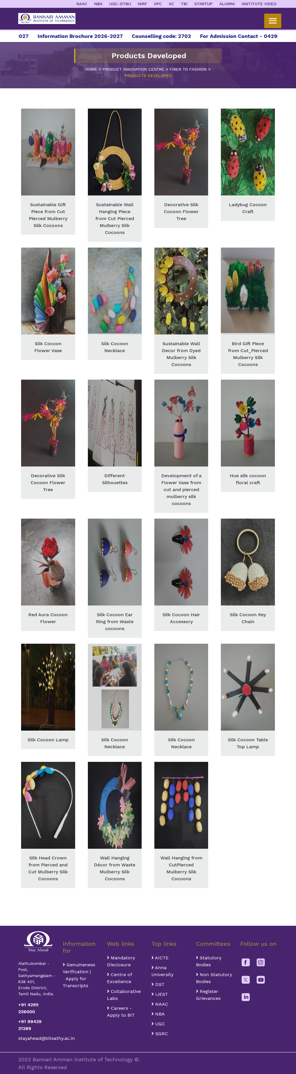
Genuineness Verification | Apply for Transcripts (79, 975)
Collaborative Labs (124, 995)
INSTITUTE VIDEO (259, 3)
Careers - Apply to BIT (121, 1011)
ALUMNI (227, 3)
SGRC (161, 1033)
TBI (184, 3)
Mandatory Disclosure (121, 961)
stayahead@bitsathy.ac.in (37, 1038)
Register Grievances (208, 995)
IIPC (158, 3)
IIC (171, 3)
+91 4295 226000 (28, 1008)
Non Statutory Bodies (214, 978)
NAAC (81, 3)
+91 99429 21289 (30, 1025)
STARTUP (203, 3)
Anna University (162, 971)
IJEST (161, 994)
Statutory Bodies (208, 961)
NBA (98, 3)
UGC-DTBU (120, 3)
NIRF (142, 3)
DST (159, 984)
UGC (159, 1024)
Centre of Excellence (119, 978)
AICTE (161, 957)
